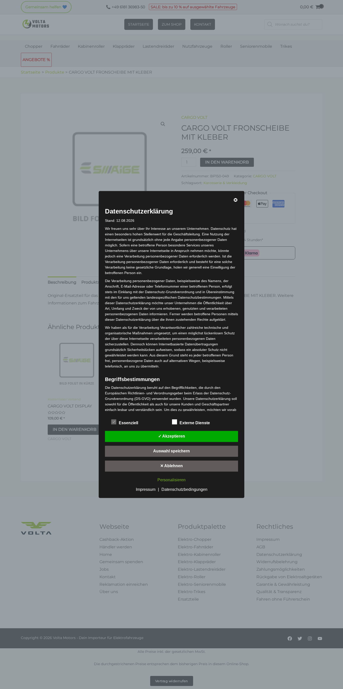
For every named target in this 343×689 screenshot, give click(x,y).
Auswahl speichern (171, 451)
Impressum (145, 489)
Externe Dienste (195, 423)
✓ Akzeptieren (171, 436)
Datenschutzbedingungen (184, 489)
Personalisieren (171, 480)
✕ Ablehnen (171, 466)
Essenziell (128, 423)
